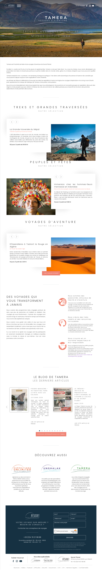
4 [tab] (47, 431)
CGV (59, 568)
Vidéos (23, 568)
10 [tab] (62, 431)
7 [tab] (55, 431)
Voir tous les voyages (51, 273)
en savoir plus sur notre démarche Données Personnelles (69, 546)
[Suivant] (16, 122)
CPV (63, 568)
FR (96, 6)
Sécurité (44, 568)
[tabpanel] (29, 406)
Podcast (29, 568)
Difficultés (37, 568)
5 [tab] (50, 431)
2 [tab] (42, 431)
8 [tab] (57, 431)
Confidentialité (83, 568)
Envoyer (69, 537)
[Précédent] (12, 122)
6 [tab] (52, 431)
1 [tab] (39, 431)
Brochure (16, 568)
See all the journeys (16, 129)
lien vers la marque (21, 477)
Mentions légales (71, 568)
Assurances (52, 568)
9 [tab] (60, 431)
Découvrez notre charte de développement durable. (80, 355)
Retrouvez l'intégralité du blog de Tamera (51, 434)
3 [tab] (45, 431)
